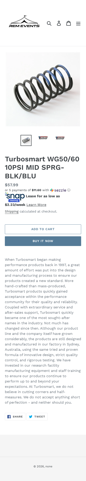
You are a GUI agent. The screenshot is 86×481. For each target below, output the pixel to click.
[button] (43, 190)
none (48, 466)
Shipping (12, 211)
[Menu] (78, 23)
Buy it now (43, 241)
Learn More (36, 205)
